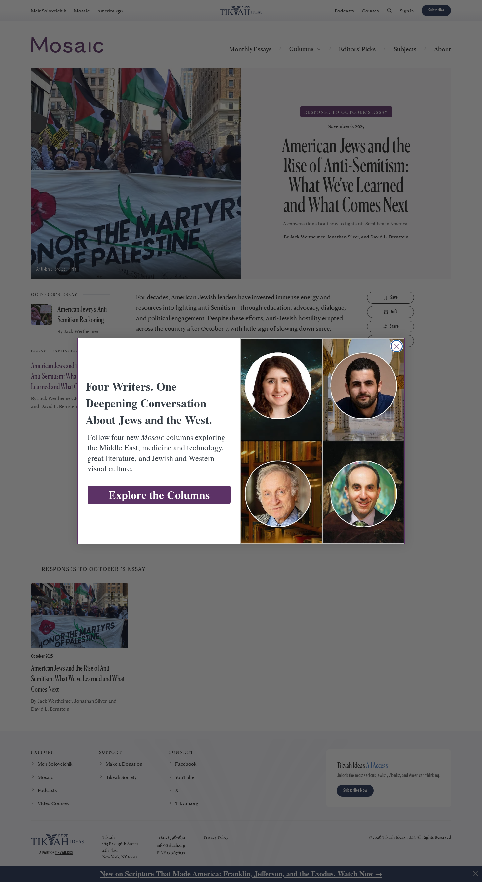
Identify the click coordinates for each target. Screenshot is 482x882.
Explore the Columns (159, 494)
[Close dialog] (396, 346)
